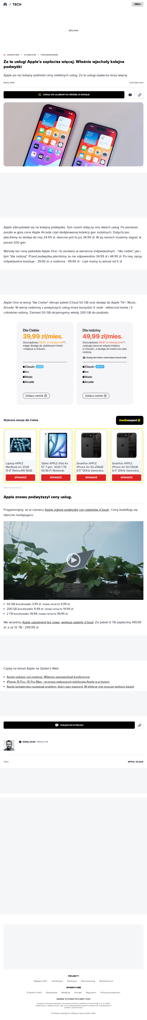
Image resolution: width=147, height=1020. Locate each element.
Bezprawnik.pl (106, 981)
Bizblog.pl (72, 981)
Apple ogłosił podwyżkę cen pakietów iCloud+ (77, 510)
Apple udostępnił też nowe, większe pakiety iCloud (57, 622)
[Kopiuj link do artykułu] (139, 95)
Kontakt (78, 992)
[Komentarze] (130, 95)
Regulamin (91, 992)
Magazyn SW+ (40, 981)
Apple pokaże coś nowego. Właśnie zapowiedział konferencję (48, 677)
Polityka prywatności (110, 992)
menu (137, 4)
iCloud (139, 761)
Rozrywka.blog (88, 981)
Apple (131, 761)
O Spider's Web (34, 992)
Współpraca (51, 992)
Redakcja (65, 992)
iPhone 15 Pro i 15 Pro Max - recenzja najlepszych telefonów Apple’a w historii (58, 682)
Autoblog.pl (57, 981)
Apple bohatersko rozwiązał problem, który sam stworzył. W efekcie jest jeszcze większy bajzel (70, 686)
